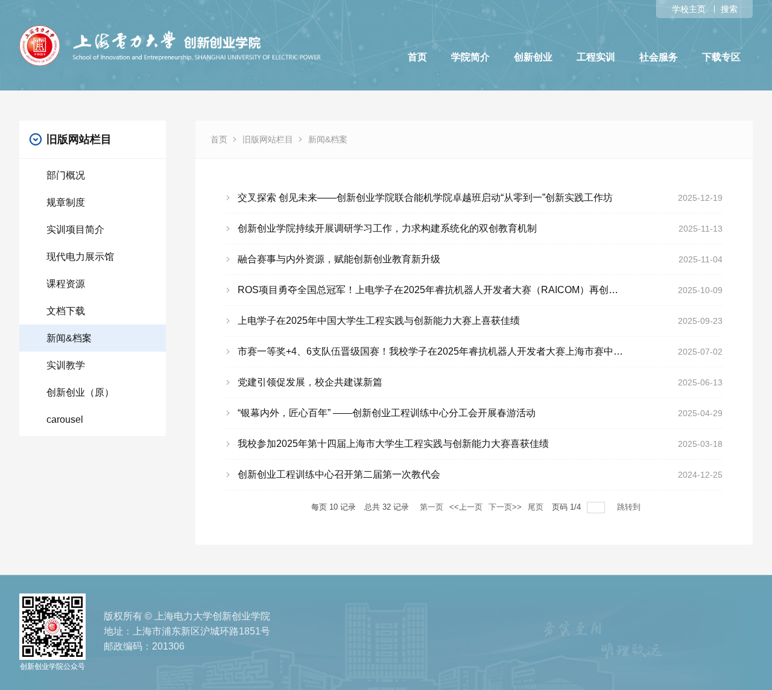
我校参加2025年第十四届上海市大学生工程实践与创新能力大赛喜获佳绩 (393, 443)
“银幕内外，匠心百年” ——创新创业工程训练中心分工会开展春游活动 (387, 413)
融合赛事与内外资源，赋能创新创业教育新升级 (339, 259)
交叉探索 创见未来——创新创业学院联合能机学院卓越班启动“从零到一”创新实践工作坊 (425, 197)
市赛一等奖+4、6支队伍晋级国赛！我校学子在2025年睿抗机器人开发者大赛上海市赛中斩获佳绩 (445, 351)
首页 (218, 139)
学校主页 (689, 9)
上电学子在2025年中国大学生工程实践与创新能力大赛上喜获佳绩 (379, 320)
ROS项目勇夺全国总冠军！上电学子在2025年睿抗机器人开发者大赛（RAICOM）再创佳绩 (433, 290)
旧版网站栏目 (267, 139)
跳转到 (630, 506)
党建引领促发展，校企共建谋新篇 (310, 382)
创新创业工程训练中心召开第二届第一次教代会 (339, 474)
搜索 (729, 9)
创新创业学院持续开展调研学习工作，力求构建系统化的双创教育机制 (387, 228)
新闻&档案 (327, 139)
